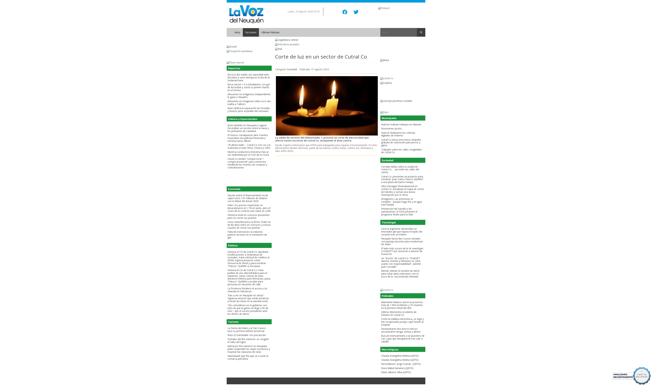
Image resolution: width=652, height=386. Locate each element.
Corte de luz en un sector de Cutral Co (321, 56)
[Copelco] (402, 83)
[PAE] (326, 49)
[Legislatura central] (326, 39)
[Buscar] (421, 32)
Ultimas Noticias (270, 32)
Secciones (250, 32)
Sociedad (292, 69)
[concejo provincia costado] (402, 101)
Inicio (237, 32)
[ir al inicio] (246, 14)
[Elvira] (402, 60)
